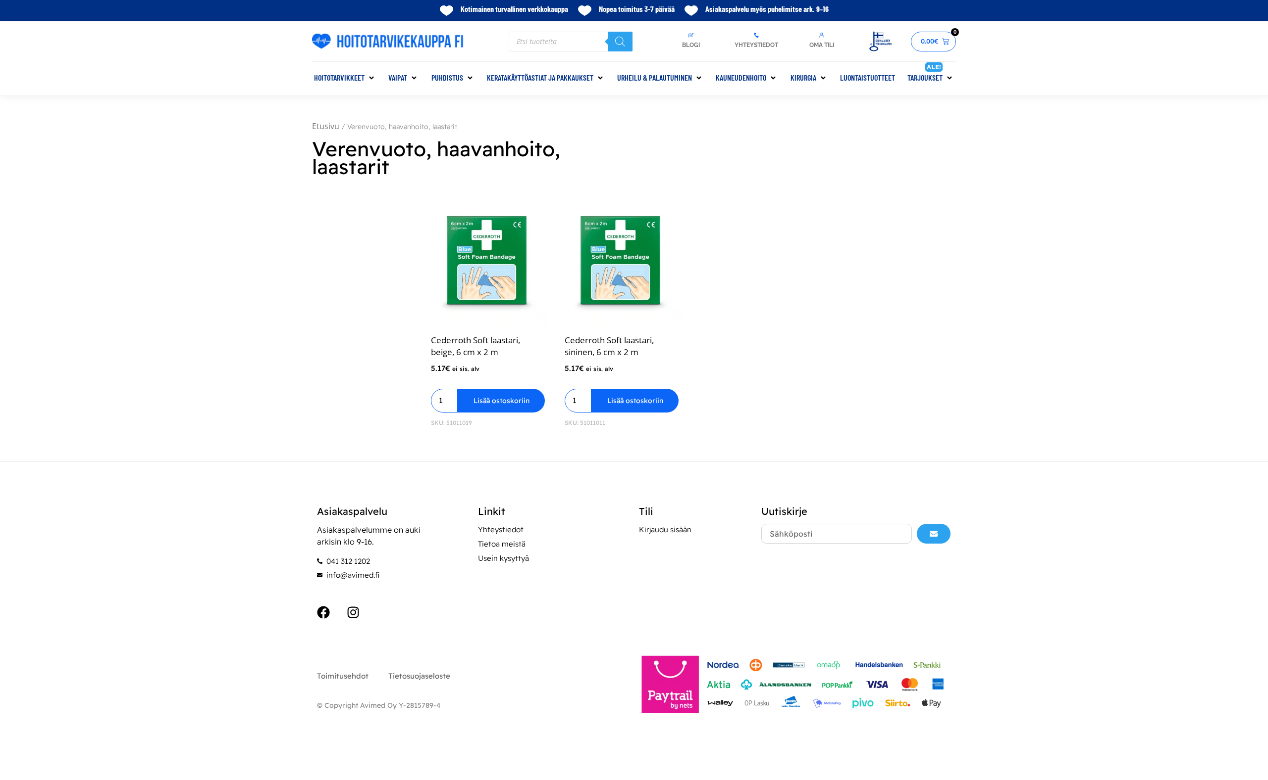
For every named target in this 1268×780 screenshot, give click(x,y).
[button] (345, 77)
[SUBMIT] (934, 534)
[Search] (620, 41)
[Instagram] (353, 612)
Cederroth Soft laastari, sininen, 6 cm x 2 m (609, 346)
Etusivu (325, 126)
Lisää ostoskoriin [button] (501, 400)
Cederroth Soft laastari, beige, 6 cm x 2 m (475, 346)
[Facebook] (323, 612)
